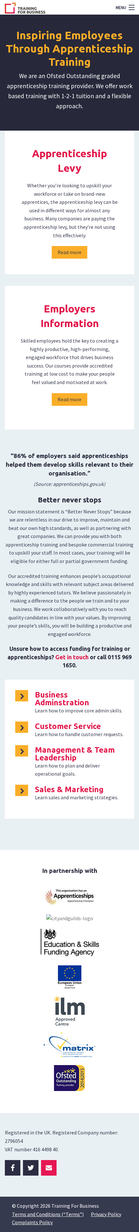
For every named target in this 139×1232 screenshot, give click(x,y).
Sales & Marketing (69, 789)
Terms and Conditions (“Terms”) (48, 1214)
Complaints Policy (32, 1222)
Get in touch (72, 657)
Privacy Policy (106, 1214)
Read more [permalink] (69, 252)
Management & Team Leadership (75, 753)
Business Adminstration (62, 698)
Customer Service (68, 726)
